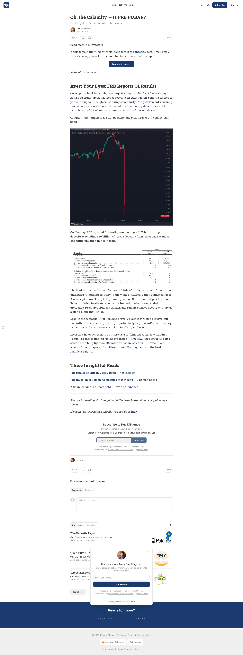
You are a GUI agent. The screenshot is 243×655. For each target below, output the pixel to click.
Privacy (122, 635)
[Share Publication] (208, 5)
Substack (107, 649)
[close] (148, 552)
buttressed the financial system (128, 106)
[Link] (66, 86)
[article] (121, 539)
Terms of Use (135, 591)
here (134, 411)
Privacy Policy (142, 593)
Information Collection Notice (120, 593)
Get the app (135, 642)
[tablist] (82, 490)
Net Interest (127, 372)
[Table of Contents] (3, 327)
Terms (130, 635)
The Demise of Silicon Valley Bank (93, 372)
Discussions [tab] (92, 525)
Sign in (234, 5)
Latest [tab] (81, 525)
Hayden (84, 560)
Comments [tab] (77, 490)
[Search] (202, 5)
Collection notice (143, 635)
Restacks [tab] (89, 490)
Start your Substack (114, 642)
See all (76, 591)
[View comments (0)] (83, 37)
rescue (74, 106)
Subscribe (220, 5)
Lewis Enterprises (126, 387)
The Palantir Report (83, 533)
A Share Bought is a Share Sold (90, 387)
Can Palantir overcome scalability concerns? (91, 537)
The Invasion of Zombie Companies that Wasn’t (101, 379)
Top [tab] (73, 525)
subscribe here (142, 52)
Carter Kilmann (84, 28)
